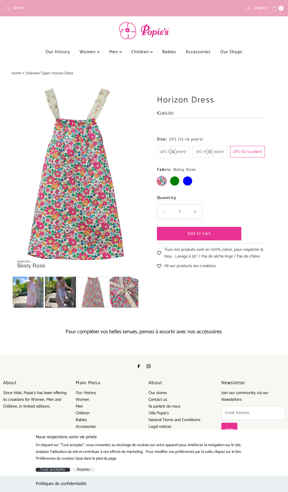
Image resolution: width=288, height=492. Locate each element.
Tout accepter (53, 470)
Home (16, 73)
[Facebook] (139, 366)
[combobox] (72, 8)
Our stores (157, 392)
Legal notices (159, 426)
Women (88, 52)
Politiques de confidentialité (61, 483)
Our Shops (231, 52)
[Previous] (21, 179)
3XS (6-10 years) (210, 151)
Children (140, 52)
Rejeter (84, 470)
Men (114, 52)
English (259, 8)
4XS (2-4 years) (173, 151)
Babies (169, 52)
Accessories (198, 52)
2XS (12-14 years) (247, 151)
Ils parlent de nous (164, 406)
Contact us (157, 399)
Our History (58, 52)
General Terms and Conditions (174, 419)
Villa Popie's (158, 413)
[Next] (129, 179)
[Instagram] (148, 366)
